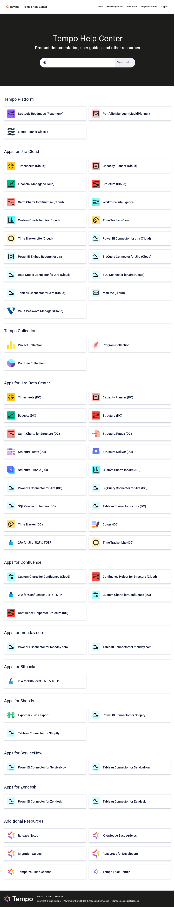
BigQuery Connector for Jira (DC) (125, 488)
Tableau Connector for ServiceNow (126, 767)
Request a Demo (149, 6)
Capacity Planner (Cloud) (120, 166)
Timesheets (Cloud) (31, 166)
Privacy (48, 896)
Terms (40, 896)
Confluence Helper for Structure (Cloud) (130, 576)
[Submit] (44, 62)
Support (164, 6)
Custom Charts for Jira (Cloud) (39, 220)
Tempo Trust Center (116, 872)
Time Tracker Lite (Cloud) (35, 238)
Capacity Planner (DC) (118, 397)
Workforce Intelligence (118, 202)
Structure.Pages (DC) (117, 433)
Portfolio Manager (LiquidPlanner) (126, 113)
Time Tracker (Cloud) (117, 220)
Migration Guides (30, 853)
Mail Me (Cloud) (114, 293)
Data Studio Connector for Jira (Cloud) (44, 275)
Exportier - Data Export (33, 715)
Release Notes (28, 835)
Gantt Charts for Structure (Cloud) (41, 202)
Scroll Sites (80, 901)
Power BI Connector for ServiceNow (42, 767)
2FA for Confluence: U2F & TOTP (40, 595)
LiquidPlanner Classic (33, 132)
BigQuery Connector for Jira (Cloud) (127, 256)
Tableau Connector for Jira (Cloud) (41, 293)
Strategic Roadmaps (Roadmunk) (40, 113)
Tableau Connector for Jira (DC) (124, 506)
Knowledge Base (115, 6)
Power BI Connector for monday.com (43, 647)
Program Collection (116, 345)
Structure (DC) (112, 415)
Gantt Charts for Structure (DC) (39, 433)
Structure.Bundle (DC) (33, 470)
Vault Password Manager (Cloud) (40, 311)
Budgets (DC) (27, 415)
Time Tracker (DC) (30, 524)
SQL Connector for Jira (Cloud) (123, 275)
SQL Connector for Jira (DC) (37, 506)
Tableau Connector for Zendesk (124, 801)
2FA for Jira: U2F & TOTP (34, 542)
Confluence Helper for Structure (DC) (43, 613)
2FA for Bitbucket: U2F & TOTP (38, 681)
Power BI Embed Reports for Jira (40, 256)
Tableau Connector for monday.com (127, 647)
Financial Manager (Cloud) (36, 184)
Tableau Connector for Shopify (38, 733)
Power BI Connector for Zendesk (40, 801)
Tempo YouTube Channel (35, 872)
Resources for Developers (120, 853)
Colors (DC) (110, 524)
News (100, 6)
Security (59, 896)
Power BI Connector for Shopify (124, 715)
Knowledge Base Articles (120, 835)
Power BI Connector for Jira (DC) (40, 488)
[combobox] (77, 62)
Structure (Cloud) (114, 184)
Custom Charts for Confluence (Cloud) (44, 576)
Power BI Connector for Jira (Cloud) (127, 238)
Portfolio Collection (31, 363)
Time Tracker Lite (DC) (118, 542)
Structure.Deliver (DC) (118, 452)
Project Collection (30, 345)
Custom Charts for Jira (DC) (121, 470)
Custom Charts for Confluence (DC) (127, 595)
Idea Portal (132, 6)
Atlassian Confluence (99, 901)
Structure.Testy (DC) (32, 452)
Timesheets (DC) (29, 397)
